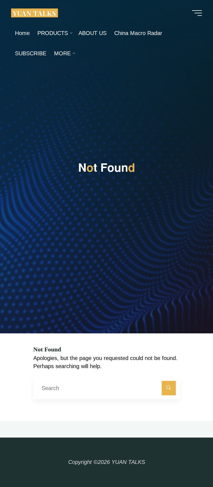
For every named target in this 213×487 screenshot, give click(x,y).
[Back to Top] (191, 465)
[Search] (169, 388)
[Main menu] (197, 13)
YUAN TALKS (34, 12)
